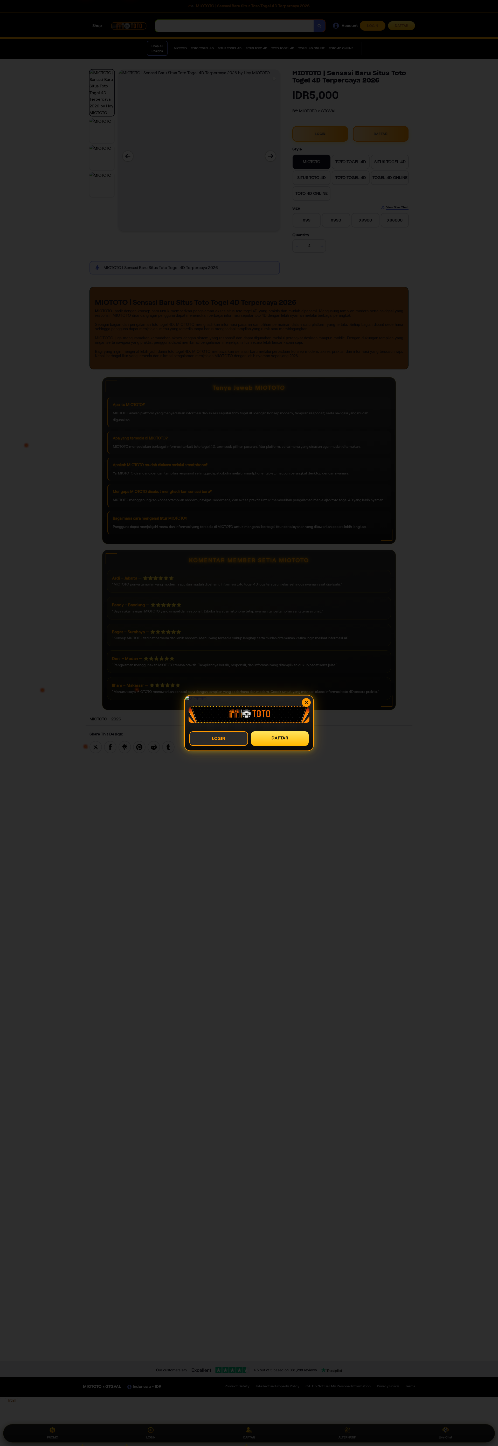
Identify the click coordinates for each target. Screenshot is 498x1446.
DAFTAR (280, 738)
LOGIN (218, 738)
